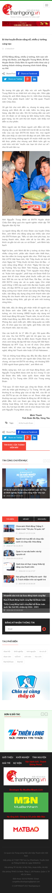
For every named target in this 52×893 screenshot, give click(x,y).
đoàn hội (7, 651)
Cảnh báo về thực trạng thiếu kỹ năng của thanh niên (30, 565)
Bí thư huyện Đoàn (26, 423)
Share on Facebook (29, 73)
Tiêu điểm (10, 519)
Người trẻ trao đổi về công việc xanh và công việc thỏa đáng (30, 540)
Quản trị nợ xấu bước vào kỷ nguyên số (28, 552)
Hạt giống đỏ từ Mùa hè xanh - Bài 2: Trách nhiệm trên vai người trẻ (31, 578)
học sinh (38, 656)
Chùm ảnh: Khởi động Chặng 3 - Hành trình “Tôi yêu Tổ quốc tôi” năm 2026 (30, 529)
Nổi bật (26, 519)
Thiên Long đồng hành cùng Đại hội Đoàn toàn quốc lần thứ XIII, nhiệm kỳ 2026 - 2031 (24, 605)
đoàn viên (7, 656)
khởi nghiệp (18, 651)
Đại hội (20, 662)
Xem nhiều (42, 519)
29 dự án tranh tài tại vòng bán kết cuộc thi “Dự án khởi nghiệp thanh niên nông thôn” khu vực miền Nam (25, 493)
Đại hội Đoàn (9, 662)
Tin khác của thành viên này (14, 446)
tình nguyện (31, 651)
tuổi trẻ (18, 656)
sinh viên (27, 656)
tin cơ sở (43, 651)
